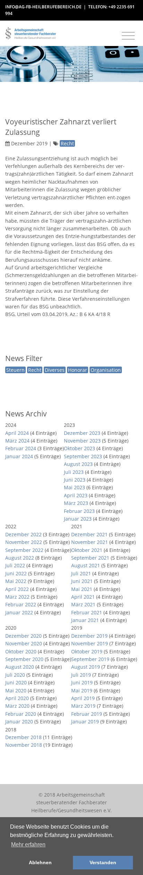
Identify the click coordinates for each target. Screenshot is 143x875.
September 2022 (24, 550)
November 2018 (23, 745)
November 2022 (23, 542)
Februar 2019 (86, 714)
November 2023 (82, 440)
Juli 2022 (15, 565)
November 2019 (89, 643)
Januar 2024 (19, 456)
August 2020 (19, 666)
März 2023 (76, 503)
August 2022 (19, 557)
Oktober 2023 (79, 448)
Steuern (15, 370)
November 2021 (89, 542)
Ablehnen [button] (40, 862)
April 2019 (83, 698)
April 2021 (83, 596)
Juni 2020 (16, 682)
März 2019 (83, 706)
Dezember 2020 (23, 635)
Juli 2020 (15, 674)
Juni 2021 (82, 581)
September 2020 (24, 659)
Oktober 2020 (20, 651)
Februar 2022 (20, 604)
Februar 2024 (20, 448)
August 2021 (85, 565)
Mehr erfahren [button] (28, 844)
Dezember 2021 (89, 534)
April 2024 (17, 433)
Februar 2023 (79, 511)
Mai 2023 (74, 487)
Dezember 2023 (82, 433)
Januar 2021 (85, 620)
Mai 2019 (81, 690)
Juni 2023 (74, 479)
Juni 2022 (16, 573)
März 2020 (17, 706)
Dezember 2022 (23, 534)
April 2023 (75, 495)
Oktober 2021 (86, 550)
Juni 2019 (82, 682)
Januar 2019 (85, 721)
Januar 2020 (19, 721)
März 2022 (17, 596)
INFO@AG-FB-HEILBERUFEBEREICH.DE (43, 7)
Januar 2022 (19, 612)
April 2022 (17, 589)
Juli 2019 (81, 674)
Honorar (77, 370)
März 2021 (83, 604)
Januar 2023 (78, 518)
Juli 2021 (81, 573)
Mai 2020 (15, 690)
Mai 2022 (15, 581)
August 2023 (78, 464)
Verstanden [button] (103, 862)
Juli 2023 (74, 472)
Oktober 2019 (86, 651)
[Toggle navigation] (128, 36)
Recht (34, 370)
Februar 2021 (86, 612)
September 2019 (90, 659)
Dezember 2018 (23, 737)
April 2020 (17, 698)
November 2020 (23, 643)
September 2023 (83, 456)
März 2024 (17, 440)
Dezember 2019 (89, 635)
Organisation (106, 370)
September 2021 (90, 557)
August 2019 (85, 666)
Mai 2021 (81, 589)
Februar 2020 (20, 714)
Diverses (55, 370)
